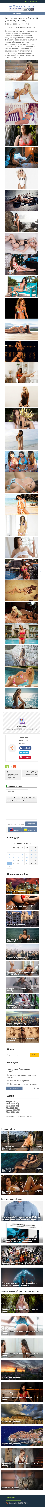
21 (27, 860)
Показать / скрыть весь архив (19, 1116)
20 (22, 860)
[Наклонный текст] (11, 798)
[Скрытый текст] (13, 801)
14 (27, 857)
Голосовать (14, 1088)
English (16, 830)
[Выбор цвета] (8, 801)
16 (35, 857)
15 (31, 857)
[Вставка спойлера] (23, 801)
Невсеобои (22, 7)
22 (31, 860)
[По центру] (26, 798)
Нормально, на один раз (19, 1081)
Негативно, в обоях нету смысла (23, 1084)
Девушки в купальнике (23, 27)
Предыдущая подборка (12, 776)
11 (14, 857)
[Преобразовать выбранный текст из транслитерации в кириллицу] (20, 801)
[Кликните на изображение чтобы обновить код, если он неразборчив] (15, 832)
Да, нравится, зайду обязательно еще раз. (21, 1076)
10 (9, 857)
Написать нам (11, 1497)
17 (9, 860)
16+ (34, 27)
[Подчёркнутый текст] (15, 798)
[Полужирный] (8, 798)
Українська (31, 830)
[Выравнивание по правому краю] (30, 798)
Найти (34, 1055)
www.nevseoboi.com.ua (13, 1500)
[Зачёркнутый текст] (18, 798)
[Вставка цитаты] (16, 801)
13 (22, 857)
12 (18, 857)
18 (14, 860)
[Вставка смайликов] (34, 798)
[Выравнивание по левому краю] (23, 798)
